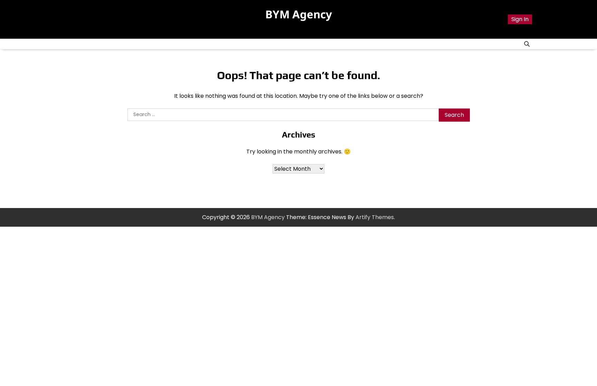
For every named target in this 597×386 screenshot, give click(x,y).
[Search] (527, 44)
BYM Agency (298, 14)
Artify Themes (375, 217)
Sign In (520, 19)
